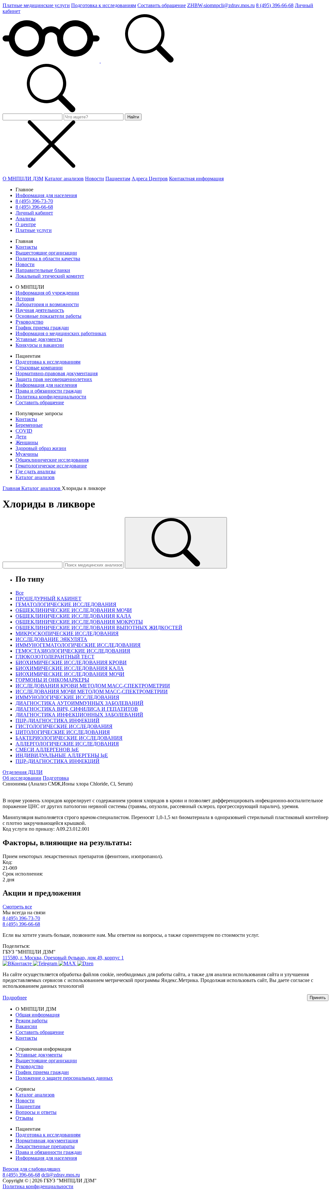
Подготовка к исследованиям (103, 5)
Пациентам (117, 178)
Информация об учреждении (47, 292)
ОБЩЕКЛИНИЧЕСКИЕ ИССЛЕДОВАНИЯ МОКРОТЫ (79, 622)
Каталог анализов (64, 178)
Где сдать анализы (36, 471)
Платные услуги (34, 230)
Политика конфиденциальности (51, 396)
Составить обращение (161, 5)
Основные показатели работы (48, 316)
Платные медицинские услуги (36, 5)
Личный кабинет (34, 212)
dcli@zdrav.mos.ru (60, 1174)
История (25, 298)
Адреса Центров (150, 178)
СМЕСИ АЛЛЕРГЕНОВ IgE (47, 749)
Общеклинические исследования (52, 460)
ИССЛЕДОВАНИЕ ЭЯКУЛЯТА (51, 639)
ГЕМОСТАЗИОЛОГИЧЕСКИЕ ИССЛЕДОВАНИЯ (73, 651)
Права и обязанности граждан (49, 391)
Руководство (29, 322)
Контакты (26, 247)
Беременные (29, 425)
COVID (24, 431)
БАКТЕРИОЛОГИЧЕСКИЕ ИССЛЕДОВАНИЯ (69, 738)
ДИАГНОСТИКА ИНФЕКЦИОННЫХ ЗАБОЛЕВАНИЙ (79, 714)
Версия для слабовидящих (31, 1169)
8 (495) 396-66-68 (275, 5)
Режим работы (32, 1020)
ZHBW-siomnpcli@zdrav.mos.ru (221, 5)
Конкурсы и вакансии (40, 345)
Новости (94, 178)
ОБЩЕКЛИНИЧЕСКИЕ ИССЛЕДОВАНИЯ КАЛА (73, 616)
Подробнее (15, 997)
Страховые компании (39, 367)
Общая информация (37, 1014)
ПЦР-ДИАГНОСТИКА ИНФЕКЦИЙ (58, 720)
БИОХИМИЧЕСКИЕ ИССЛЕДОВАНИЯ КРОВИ (71, 662)
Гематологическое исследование (51, 465)
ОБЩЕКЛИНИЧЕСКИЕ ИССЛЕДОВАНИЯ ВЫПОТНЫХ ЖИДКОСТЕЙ (99, 627)
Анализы (26, 218)
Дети (21, 436)
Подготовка (56, 778)
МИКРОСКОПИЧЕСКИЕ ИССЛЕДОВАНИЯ (67, 633)
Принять (318, 997)
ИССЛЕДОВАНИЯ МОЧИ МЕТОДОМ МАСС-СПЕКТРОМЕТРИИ (92, 691)
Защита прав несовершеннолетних (54, 379)
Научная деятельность (40, 310)
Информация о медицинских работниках (61, 333)
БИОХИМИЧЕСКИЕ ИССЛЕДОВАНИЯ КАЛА (70, 668)
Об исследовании (22, 778)
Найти (133, 117)
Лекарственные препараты (45, 1146)
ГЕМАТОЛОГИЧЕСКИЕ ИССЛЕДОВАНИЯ (66, 604)
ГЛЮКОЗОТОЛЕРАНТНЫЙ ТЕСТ (55, 656)
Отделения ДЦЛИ (23, 772)
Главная (12, 488)
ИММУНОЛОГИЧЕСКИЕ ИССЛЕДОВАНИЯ (67, 697)
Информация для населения (46, 195)
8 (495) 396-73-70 (34, 201)
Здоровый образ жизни (41, 448)
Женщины (27, 442)
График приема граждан (42, 327)
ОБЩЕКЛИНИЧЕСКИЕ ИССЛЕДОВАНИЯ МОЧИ (74, 610)
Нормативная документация (47, 1140)
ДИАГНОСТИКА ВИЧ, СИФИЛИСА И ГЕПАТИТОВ (77, 709)
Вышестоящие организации (46, 252)
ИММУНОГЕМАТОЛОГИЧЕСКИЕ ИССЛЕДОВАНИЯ (78, 645)
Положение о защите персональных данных (64, 1078)
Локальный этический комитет (50, 276)
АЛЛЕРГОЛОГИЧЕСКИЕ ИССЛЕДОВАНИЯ (67, 743)
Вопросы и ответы (36, 1112)
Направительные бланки (43, 270)
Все (20, 593)
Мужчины (27, 454)
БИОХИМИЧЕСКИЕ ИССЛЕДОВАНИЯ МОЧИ (70, 674)
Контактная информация (196, 178)
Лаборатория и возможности (47, 304)
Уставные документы (39, 339)
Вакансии (26, 1026)
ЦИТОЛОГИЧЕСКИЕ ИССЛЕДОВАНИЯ (63, 732)
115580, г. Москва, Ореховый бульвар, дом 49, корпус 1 (63, 957)
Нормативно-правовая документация (57, 373)
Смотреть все (17, 906)
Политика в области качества (48, 258)
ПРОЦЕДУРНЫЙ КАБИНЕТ (48, 598)
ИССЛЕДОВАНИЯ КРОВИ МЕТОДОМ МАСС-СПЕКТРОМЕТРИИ (93, 685)
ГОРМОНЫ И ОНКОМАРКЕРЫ (52, 680)
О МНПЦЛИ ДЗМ (23, 178)
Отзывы (24, 1118)
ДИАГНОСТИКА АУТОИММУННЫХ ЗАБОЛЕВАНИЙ (80, 703)
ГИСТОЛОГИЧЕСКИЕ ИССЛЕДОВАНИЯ (64, 726)
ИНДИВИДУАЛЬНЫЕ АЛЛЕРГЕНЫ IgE (62, 755)
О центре (26, 224)
